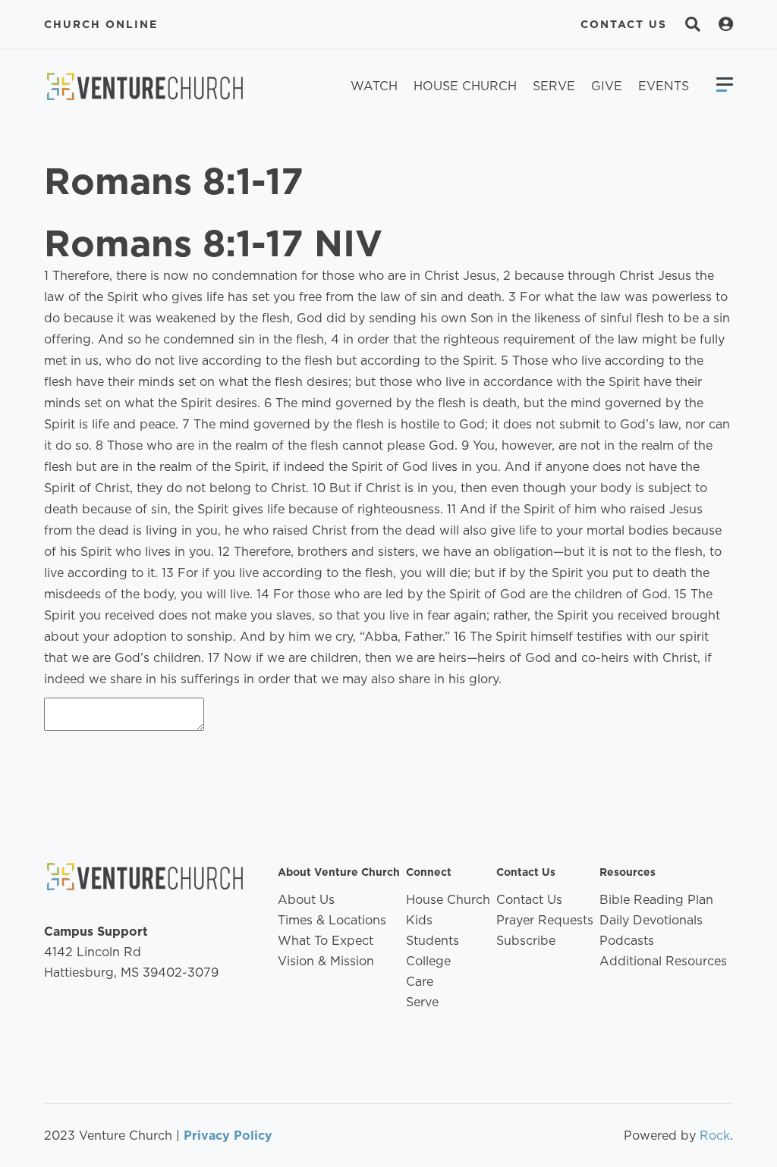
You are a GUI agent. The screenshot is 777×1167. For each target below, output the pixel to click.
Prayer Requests (544, 920)
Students (432, 940)
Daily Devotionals (651, 920)
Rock (715, 1135)
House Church (465, 86)
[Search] (692, 24)
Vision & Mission (326, 961)
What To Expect (325, 940)
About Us (306, 900)
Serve (554, 86)
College (428, 961)
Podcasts (626, 940)
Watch (374, 86)
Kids (419, 920)
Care (419, 981)
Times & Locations (332, 920)
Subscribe (525, 940)
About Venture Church (339, 872)
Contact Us (623, 24)
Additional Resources (663, 961)
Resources (627, 872)
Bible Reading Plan (656, 900)
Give (606, 86)
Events (663, 86)
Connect (428, 872)
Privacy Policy (228, 1135)
